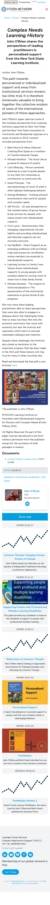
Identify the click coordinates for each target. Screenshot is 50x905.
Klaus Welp (33, 883)
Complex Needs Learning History (23, 459)
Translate (41, 2)
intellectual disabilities (27, 477)
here (14, 365)
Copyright (18, 848)
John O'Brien (32, 491)
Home (6, 17)
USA (43, 477)
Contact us (7, 848)
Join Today (10, 872)
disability (8, 477)
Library (15, 17)
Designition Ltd (18, 881)
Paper (7, 470)
